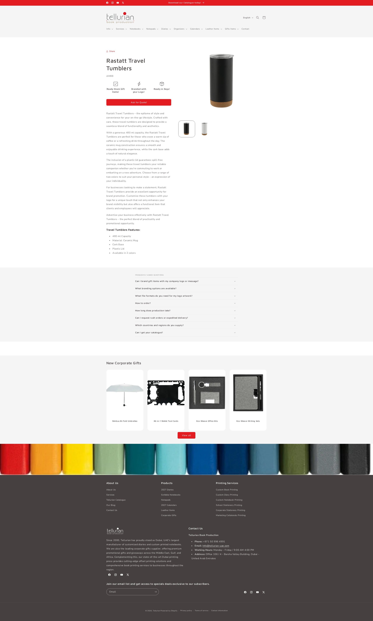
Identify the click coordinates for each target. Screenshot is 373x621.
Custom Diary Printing (227, 495)
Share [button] (112, 51)
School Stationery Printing (229, 505)
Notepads (166, 500)
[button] (109, 29)
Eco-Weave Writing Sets (248, 421)
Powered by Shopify (169, 611)
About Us (111, 489)
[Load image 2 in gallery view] (204, 129)
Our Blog (110, 505)
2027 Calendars (169, 505)
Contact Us (111, 510)
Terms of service (201, 611)
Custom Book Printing (227, 489)
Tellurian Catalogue (115, 500)
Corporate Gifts (168, 515)
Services (110, 495)
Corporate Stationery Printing (230, 510)
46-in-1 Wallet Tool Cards (166, 421)
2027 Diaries (167, 489)
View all (186, 435)
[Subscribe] (155, 591)
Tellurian (156, 611)
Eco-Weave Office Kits (207, 421)
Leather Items (168, 510)
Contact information (219, 611)
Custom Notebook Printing (229, 500)
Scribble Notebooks (171, 495)
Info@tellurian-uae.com (216, 545)
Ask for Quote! (139, 102)
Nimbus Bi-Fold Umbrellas (124, 421)
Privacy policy (186, 611)
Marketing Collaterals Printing (231, 515)
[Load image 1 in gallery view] (186, 129)
